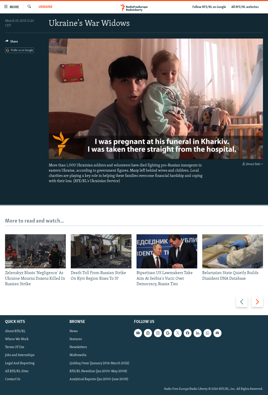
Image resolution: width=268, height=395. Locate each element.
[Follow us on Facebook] (188, 333)
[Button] (11, 43)
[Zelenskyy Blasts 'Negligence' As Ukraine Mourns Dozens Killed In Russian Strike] (35, 251)
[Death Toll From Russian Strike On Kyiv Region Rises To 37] (101, 251)
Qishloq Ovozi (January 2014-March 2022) (99, 363)
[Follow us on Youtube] (138, 333)
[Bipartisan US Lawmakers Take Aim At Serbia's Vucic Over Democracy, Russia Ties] (167, 251)
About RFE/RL (15, 331)
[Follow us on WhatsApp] (207, 333)
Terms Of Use (14, 347)
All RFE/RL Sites (16, 371)
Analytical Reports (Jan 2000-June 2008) (99, 379)
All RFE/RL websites (245, 7)
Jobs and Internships (20, 355)
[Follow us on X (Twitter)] (178, 333)
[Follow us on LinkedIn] (197, 333)
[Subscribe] (217, 333)
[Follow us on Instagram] (158, 333)
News (74, 331)
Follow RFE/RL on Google (209, 7)
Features (76, 339)
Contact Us (12, 379)
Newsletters (78, 347)
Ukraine (46, 7)
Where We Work (17, 339)
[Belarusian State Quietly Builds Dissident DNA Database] (232, 251)
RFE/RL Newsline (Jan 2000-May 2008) (98, 371)
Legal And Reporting (20, 363)
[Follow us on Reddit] (148, 333)
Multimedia (78, 355)
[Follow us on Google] (168, 333)
